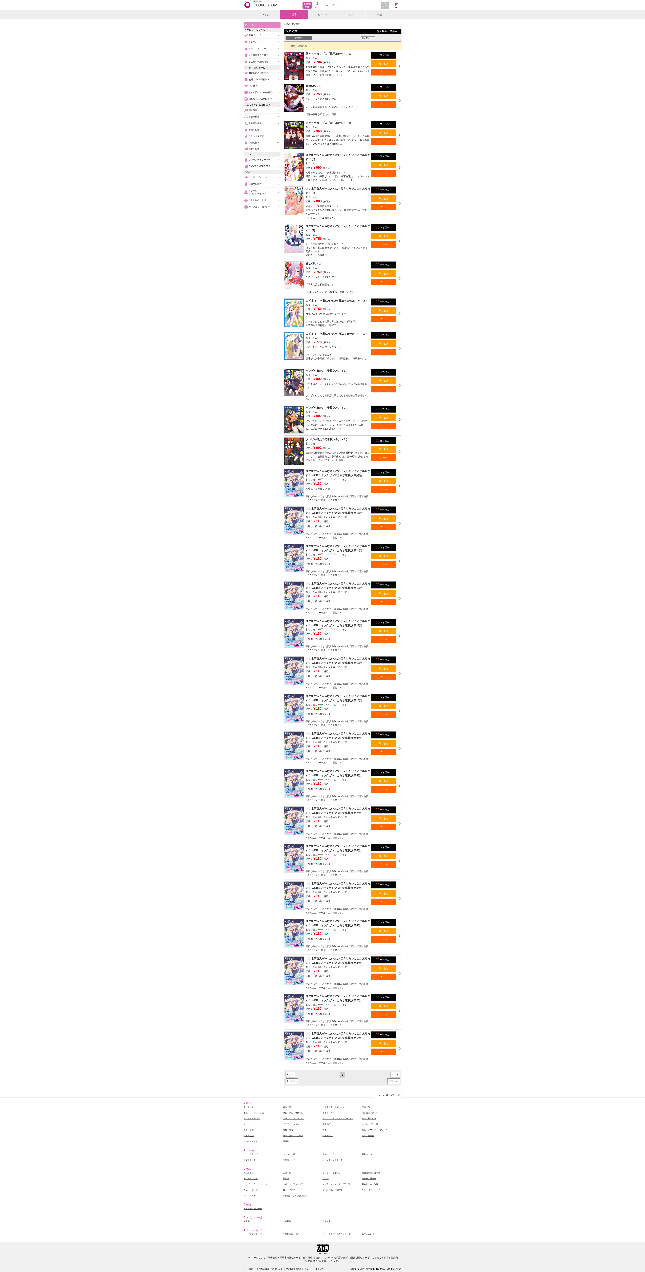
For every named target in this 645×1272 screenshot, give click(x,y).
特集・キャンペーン (258, 48)
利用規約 (249, 1269)
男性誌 (286, 1178)
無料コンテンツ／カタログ (295, 1196)
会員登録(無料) (256, 184)
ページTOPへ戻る (386, 1095)
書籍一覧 (287, 1107)
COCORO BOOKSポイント (262, 99)
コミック (351, 14)
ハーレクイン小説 (370, 1124)
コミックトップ (251, 1154)
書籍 (294, 14)
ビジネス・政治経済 (331, 1173)
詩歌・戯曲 (327, 1135)
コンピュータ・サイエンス (256, 1184)
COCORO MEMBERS (259, 166)
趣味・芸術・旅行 (252, 1190)
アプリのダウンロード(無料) (258, 192)
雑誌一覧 (287, 1173)
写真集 (286, 1141)
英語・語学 (249, 1130)
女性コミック (289, 1160)
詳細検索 (253, 110)
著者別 (247, 1221)
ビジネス (322, 14)
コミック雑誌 (289, 1190)
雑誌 (379, 14)
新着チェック (255, 35)
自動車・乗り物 (369, 1178)
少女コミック (250, 1160)
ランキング (254, 42)
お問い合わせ (368, 1234)
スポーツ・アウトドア (293, 1184)
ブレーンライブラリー (259, 159)
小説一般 (366, 1107)
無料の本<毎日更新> (259, 79)
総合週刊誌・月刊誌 (371, 1173)
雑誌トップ (249, 1173)
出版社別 (287, 1221)
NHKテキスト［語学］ (332, 1190)
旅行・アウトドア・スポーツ (375, 1130)
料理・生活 (249, 1135)
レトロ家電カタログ (258, 55)
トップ (265, 14)
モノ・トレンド (251, 1178)
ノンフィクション (291, 1124)
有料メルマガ (250, 1196)
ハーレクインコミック (332, 1160)
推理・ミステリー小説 (254, 1113)
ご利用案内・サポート (259, 200)
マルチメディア (251, 1141)
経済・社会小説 (369, 1118)
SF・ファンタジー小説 (293, 1118)
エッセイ (248, 1124)
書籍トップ (249, 1107)
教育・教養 (288, 1130)
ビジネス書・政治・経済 (333, 1107)
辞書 (324, 1130)
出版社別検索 (255, 123)
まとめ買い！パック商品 (261, 92)
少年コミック (328, 1154)
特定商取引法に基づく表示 (297, 1269)
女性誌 (325, 1178)
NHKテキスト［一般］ (372, 1190)
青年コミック (368, 1154)
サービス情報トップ (253, 1234)
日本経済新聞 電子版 (253, 1208)
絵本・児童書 (368, 1135)
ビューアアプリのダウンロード (336, 1234)
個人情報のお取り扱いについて (270, 1269)
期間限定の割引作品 (258, 73)
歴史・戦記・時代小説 (293, 1113)
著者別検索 (254, 116)
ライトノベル (328, 1113)
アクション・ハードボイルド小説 (337, 1118)
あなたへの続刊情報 (258, 61)
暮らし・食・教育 (370, 1184)
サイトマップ (317, 1269)
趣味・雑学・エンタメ (293, 1135)
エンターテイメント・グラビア (336, 1184)
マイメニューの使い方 (259, 207)
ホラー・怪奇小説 (252, 1118)
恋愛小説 (326, 1124)
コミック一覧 (289, 1154)
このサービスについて (259, 177)
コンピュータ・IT (370, 1113)
